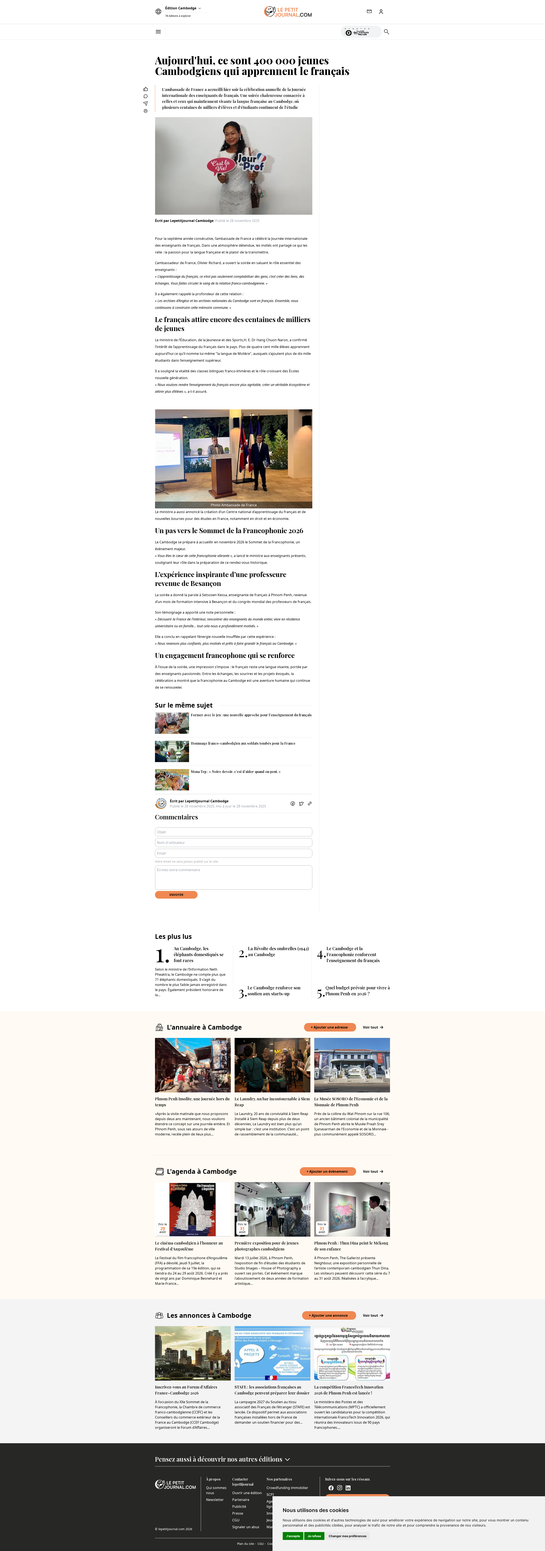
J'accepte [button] (293, 1536)
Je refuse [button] (314, 1536)
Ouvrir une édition (247, 1493)
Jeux (270, 1520)
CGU (236, 1520)
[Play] (375, 31)
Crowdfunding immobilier (287, 1487)
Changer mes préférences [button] (348, 1536)
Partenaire (240, 1499)
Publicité (239, 1506)
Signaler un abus (245, 1527)
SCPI (270, 1494)
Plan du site (246, 1544)
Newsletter (215, 1499)
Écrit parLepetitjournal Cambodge (184, 220)
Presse (237, 1513)
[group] (376, 31)
